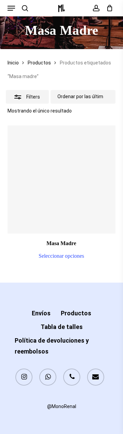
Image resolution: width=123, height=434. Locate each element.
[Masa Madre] (62, 179)
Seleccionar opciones (61, 256)
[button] (11, 8)
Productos (39, 62)
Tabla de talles (62, 326)
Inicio (13, 62)
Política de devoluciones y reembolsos (52, 346)
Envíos (41, 313)
